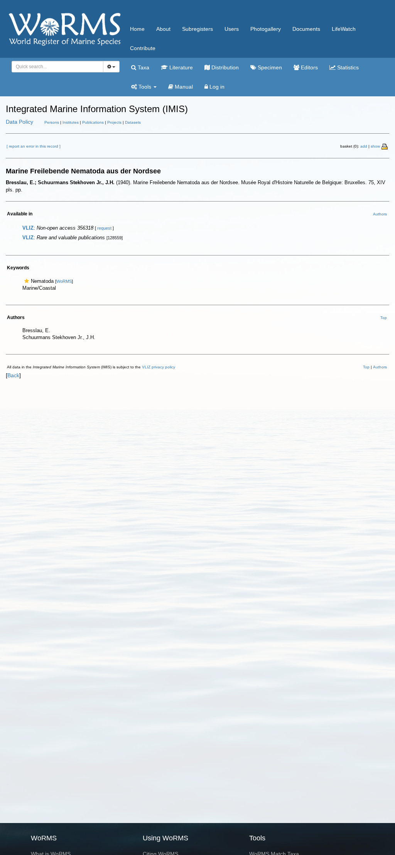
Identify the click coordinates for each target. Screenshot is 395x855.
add (363, 146)
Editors (308, 67)
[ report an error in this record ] (34, 146)
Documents (306, 29)
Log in (216, 87)
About (163, 29)
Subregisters (197, 29)
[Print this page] (384, 146)
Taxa (142, 67)
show (375, 146)
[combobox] (57, 66)
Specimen (269, 67)
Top (383, 318)
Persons (51, 122)
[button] (26, 281)
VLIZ (28, 228)
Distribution (224, 67)
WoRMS (64, 281)
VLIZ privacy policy (158, 367)
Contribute (142, 48)
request (104, 228)
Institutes (70, 122)
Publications (93, 122)
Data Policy (19, 122)
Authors (380, 214)
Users (232, 29)
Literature (180, 67)
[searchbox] (55, 66)
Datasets (133, 122)
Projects (114, 122)
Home (137, 29)
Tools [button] (145, 87)
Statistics (347, 67)
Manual (183, 87)
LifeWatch (344, 29)
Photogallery (265, 29)
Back (13, 375)
